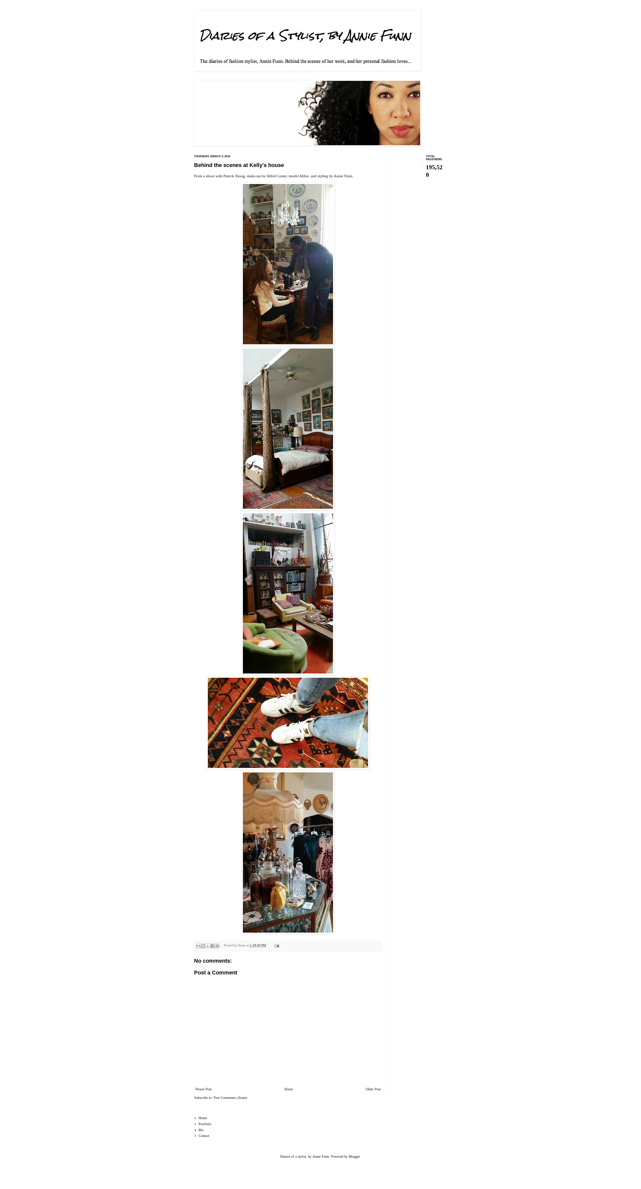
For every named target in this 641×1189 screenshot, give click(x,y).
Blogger (354, 1156)
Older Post (373, 1089)
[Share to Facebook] (212, 945)
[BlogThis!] (203, 945)
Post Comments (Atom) (230, 1098)
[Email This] (198, 945)
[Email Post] (276, 945)
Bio (201, 1130)
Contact (204, 1136)
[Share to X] (207, 945)
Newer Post (203, 1089)
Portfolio (205, 1124)
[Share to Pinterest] (217, 945)
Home (288, 1089)
